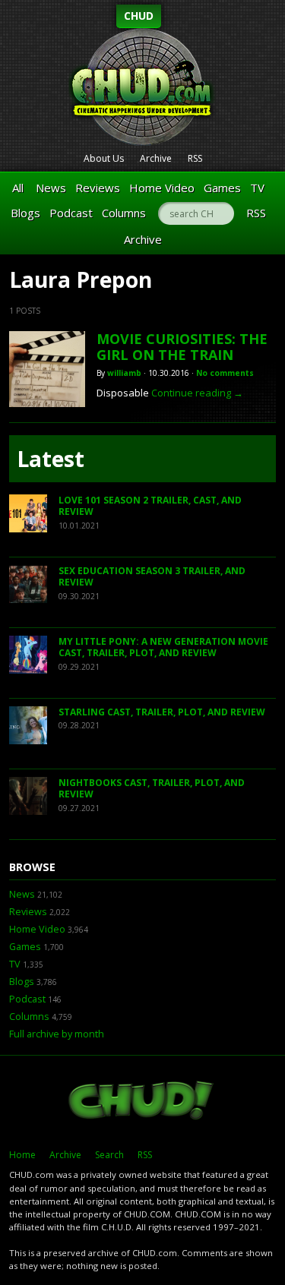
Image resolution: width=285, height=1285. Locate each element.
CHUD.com (142, 1102)
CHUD (139, 15)
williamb (124, 373)
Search (109, 1154)
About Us (104, 158)
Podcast (71, 212)
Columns (124, 212)
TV (257, 187)
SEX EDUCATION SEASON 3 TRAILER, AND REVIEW (152, 576)
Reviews (97, 187)
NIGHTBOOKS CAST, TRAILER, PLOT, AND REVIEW (152, 788)
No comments (225, 373)
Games (222, 187)
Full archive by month (56, 1034)
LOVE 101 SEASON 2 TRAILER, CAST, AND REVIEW (150, 506)
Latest (50, 458)
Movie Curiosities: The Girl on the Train (182, 347)
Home (22, 1154)
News (51, 187)
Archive (156, 158)
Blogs (25, 212)
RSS (195, 158)
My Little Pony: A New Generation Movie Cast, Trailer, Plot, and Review (163, 647)
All (18, 187)
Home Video (162, 187)
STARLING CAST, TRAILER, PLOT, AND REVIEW (162, 712)
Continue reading (197, 392)
